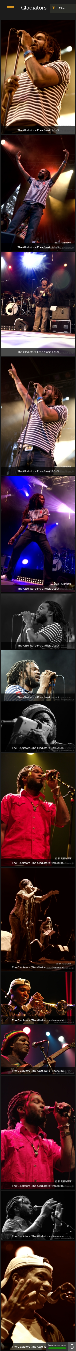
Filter (61, 8)
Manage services (57, 1345)
